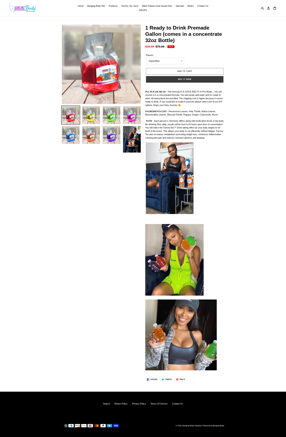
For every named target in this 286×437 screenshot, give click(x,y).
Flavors (149, 55)
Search (106, 403)
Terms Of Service (159, 403)
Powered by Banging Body (213, 426)
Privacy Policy (139, 403)
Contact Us (177, 403)
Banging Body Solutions (192, 426)
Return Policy (121, 403)
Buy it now (184, 79)
